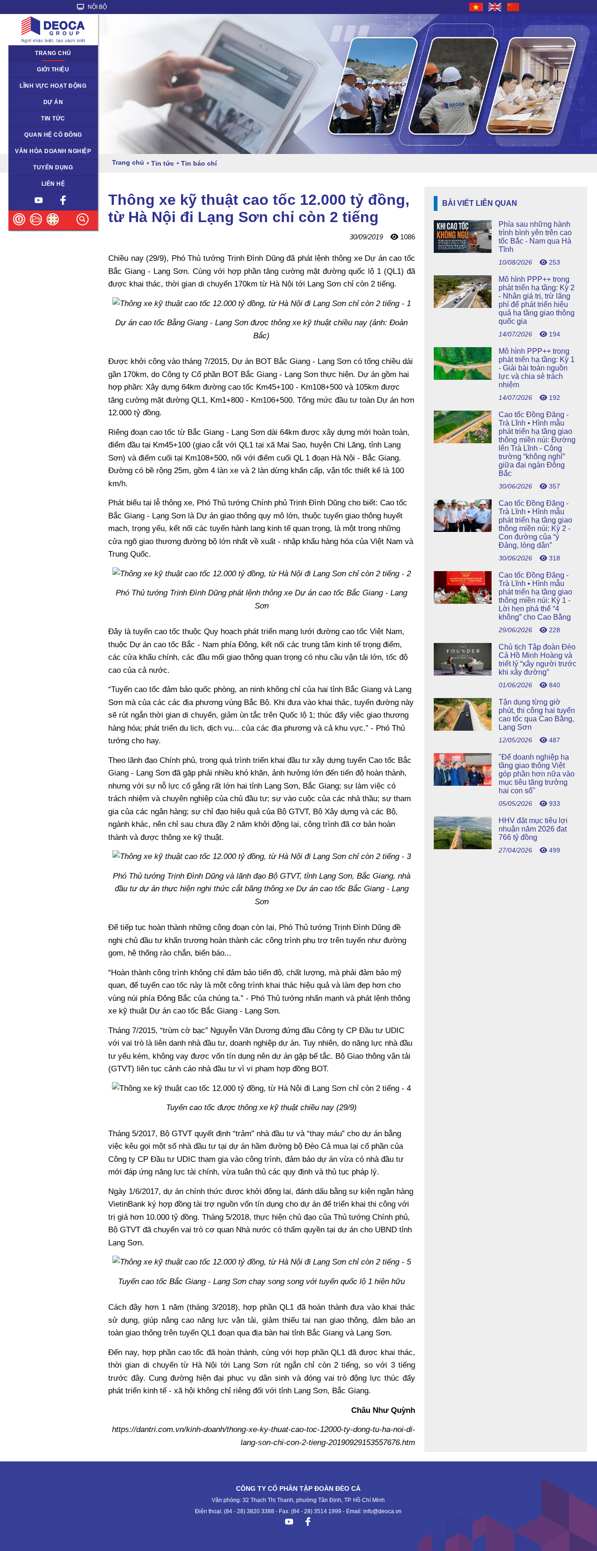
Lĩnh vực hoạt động (53, 86)
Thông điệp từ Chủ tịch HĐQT (44, 72)
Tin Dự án (27, 118)
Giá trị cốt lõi (30, 151)
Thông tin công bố (38, 135)
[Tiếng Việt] (476, 7)
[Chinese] (513, 7)
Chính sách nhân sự (41, 167)
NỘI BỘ (96, 7)
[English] (495, 7)
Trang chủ (53, 53)
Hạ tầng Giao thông (40, 102)
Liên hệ (53, 184)
